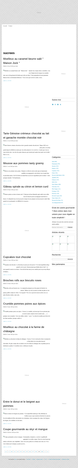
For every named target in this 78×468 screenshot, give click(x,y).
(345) (55, 168)
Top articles (29, 459)
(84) (57, 195)
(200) (56, 184)
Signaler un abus (40, 459)
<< (6, 451)
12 (17, 451)
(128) (55, 191)
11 (14, 451)
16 (29, 451)
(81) (56, 198)
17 (33, 451)
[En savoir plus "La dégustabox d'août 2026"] (56, 239)
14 (23, 451)
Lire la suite (7, 80)
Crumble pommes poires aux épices (24, 303)
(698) (54, 161)
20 (42, 451)
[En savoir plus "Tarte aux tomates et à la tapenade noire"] (63, 239)
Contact (10, 26)
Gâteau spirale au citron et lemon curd (25, 186)
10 (11, 451)
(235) (55, 180)
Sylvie (15, 459)
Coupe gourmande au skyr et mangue (25, 429)
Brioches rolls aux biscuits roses (22, 280)
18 (36, 451)
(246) (58, 175)
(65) (57, 202)
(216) (54, 182)
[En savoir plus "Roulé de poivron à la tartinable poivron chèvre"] (56, 247)
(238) (55, 177)
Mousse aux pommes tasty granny (23, 163)
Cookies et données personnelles (54, 459)
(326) (55, 173)
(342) (55, 170)
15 (26, 451)
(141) (56, 189)
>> (47, 451)
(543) (55, 166)
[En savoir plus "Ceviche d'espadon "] (71, 239)
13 (20, 451)
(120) (55, 193)
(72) (57, 200)
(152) (55, 186)
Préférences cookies (65, 459)
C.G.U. (45, 459)
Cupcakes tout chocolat (17, 256)
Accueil (5, 26)
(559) (56, 164)
